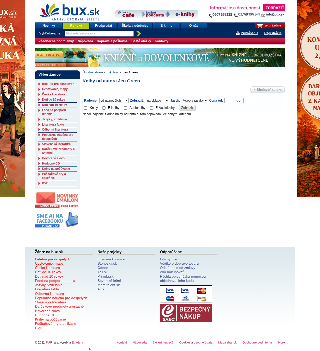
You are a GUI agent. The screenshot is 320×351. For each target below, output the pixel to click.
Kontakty (161, 41)
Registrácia (273, 33)
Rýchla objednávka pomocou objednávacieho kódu (183, 278)
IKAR (49, 342)
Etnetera (77, 342)
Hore (281, 342)
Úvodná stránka (93, 72)
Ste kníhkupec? (163, 342)
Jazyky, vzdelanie (54, 119)
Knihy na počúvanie (56, 169)
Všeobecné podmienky (56, 41)
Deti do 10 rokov (53, 99)
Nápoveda (85, 41)
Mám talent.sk (109, 285)
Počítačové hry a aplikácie (54, 176)
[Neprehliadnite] (246, 12)
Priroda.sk (106, 276)
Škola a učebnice (135, 25)
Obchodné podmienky (257, 342)
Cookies (184, 342)
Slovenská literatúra (56, 144)
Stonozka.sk (107, 263)
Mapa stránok (227, 342)
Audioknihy (138, 108)
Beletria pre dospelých (58, 84)
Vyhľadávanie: (50, 33)
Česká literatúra (53, 94)
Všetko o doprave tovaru (179, 263)
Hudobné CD (51, 163)
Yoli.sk (103, 272)
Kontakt (121, 342)
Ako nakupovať (172, 272)
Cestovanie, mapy (55, 89)
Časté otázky (141, 41)
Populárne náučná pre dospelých (61, 298)
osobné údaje (203, 342)
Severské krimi (109, 281)
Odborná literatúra (55, 129)
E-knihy (166, 25)
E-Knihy (114, 108)
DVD (45, 183)
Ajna (101, 289)
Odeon (103, 268)
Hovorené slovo (53, 158)
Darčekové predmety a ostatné (59, 306)
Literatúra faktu (53, 124)
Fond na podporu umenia (55, 281)
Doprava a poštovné (112, 41)
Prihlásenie (249, 33)
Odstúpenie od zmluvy (177, 268)
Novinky (48, 25)
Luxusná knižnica (111, 259)
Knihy (94, 108)
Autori (113, 72)
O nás (193, 25)
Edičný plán (169, 259)
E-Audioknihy (165, 108)
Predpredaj (103, 25)
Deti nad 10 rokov (54, 105)
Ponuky (76, 25)
